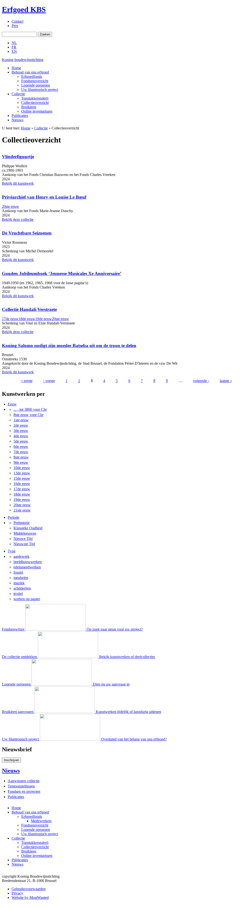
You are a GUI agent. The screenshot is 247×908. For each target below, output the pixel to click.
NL (14, 43)
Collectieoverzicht (35, 103)
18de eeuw (27, 319)
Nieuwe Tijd (23, 539)
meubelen (21, 578)
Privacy (17, 893)
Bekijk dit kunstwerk (18, 183)
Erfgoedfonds (31, 76)
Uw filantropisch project (39, 89)
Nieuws (17, 120)
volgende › (201, 381)
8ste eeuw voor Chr (28, 415)
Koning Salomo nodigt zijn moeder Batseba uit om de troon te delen (69, 345)
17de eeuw (10, 319)
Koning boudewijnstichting (22, 60)
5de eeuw (21, 441)
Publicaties (20, 116)
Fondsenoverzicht (34, 81)
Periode (13, 517)
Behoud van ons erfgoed (30, 72)
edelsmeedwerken (27, 567)
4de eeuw (21, 436)
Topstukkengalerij (34, 98)
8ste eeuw (21, 457)
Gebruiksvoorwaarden (29, 889)
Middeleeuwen (25, 533)
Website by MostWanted (30, 897)
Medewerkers (41, 821)
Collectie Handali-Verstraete (29, 309)
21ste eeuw (22, 510)
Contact (17, 21)
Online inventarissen (36, 111)
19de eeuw (43, 319)
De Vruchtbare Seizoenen (27, 232)
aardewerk (21, 556)
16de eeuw (22, 484)
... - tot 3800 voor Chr (30, 409)
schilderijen (22, 588)
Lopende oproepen (35, 85)
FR (14, 47)
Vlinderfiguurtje (18, 156)
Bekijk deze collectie (18, 219)
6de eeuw (21, 446)
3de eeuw (21, 431)
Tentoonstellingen (21, 786)
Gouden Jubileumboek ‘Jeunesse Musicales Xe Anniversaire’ (61, 273)
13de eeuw (22, 473)
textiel (18, 594)
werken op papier (27, 599)
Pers (15, 26)
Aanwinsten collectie (24, 781)
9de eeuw (21, 462)
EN (14, 51)
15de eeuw (22, 478)
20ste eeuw (10, 206)
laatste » (226, 381)
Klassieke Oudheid (28, 528)
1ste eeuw (21, 420)
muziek (19, 583)
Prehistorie (22, 523)
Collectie (18, 94)
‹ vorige (49, 381)
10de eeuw (22, 468)
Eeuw (12, 404)
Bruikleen (28, 107)
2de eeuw (21, 425)
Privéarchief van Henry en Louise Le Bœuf (44, 197)
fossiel (18, 572)
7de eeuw (21, 452)
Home (16, 68)
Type (11, 551)
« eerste (27, 381)
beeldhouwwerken (28, 562)
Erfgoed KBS (24, 9)
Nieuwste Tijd (24, 544)
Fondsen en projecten (24, 791)
